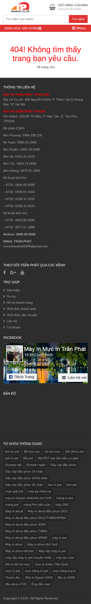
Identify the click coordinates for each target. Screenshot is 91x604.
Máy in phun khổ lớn (19, 551)
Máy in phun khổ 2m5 (42, 544)
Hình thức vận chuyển (22, 315)
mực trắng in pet (36, 571)
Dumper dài (13, 465)
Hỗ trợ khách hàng (20, 302)
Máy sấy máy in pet (52, 551)
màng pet (12, 504)
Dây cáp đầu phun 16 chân (24, 484)
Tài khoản (14, 327)
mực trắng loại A (64, 571)
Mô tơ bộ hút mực (17, 564)
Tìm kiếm (78, 19)
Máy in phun (14, 544)
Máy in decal (14, 511)
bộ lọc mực (53, 451)
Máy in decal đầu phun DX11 (48, 511)
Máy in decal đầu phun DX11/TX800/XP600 (35, 518)
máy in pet (59, 537)
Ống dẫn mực (41, 584)
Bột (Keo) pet (74, 451)
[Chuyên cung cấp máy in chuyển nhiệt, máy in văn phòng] (21, 6)
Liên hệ (12, 321)
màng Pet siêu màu (37, 504)
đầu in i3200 (66, 577)
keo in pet (55, 484)
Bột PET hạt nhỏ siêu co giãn (58, 458)
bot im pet (12, 451)
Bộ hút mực (32, 451)
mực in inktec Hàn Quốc (52, 564)
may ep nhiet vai (39, 491)
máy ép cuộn (65, 557)
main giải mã (14, 491)
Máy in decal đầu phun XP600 (26, 537)
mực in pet (12, 571)
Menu (80, 28)
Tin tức (11, 296)
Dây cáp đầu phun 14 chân (24, 471)
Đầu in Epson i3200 (39, 577)
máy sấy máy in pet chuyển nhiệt (28, 557)
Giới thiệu (13, 290)
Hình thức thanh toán (21, 309)
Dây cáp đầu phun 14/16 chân (26, 478)
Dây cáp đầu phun (63, 465)
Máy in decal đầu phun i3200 (25, 524)
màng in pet (64, 498)
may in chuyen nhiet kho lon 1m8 (28, 498)
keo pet (71, 484)
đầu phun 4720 (16, 584)
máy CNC (62, 504)
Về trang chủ (46, 67)
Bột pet (28, 458)
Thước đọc (13, 577)
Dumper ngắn (36, 465)
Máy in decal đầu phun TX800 (26, 531)
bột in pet (11, 458)
